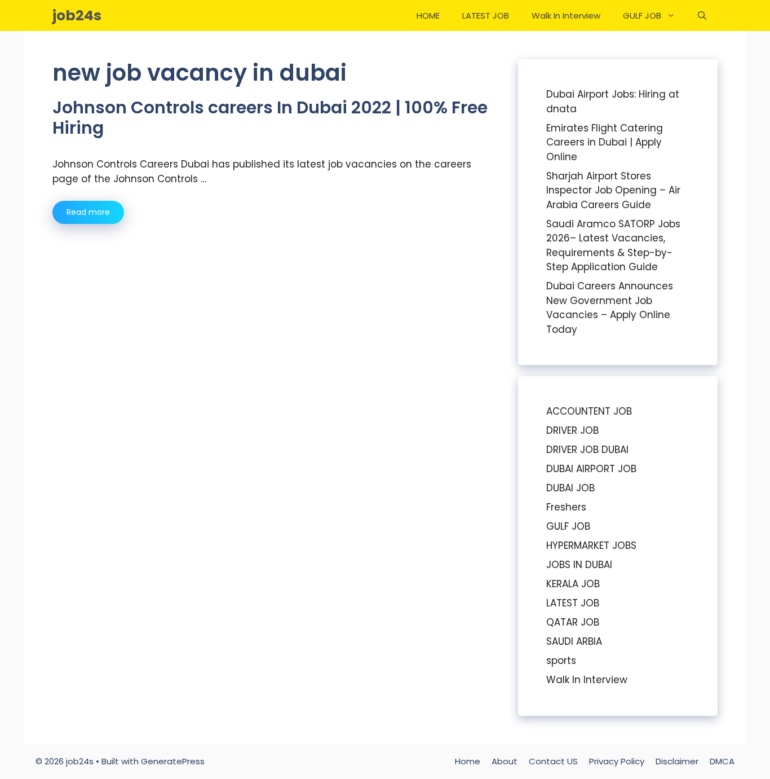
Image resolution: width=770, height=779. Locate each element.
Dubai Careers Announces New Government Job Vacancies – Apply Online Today (609, 307)
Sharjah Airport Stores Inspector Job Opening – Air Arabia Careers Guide (613, 190)
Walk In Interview (566, 15)
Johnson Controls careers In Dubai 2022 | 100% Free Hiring (270, 117)
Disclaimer (677, 761)
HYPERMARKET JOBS (591, 545)
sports (561, 660)
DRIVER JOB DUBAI (587, 449)
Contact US (553, 761)
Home (467, 761)
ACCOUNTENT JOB (589, 411)
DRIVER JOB (572, 430)
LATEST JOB (485, 15)
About (504, 761)
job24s (76, 15)
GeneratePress (173, 761)
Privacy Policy (616, 761)
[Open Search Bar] (702, 15)
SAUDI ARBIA (574, 641)
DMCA (722, 761)
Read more (88, 212)
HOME (428, 15)
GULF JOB (642, 15)
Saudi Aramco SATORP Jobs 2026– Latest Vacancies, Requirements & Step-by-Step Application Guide (613, 245)
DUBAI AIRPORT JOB (591, 469)
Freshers (566, 507)
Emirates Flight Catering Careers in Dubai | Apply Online (604, 142)
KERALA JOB (573, 584)
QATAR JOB (572, 622)
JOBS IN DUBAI (579, 564)
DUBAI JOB (570, 488)
